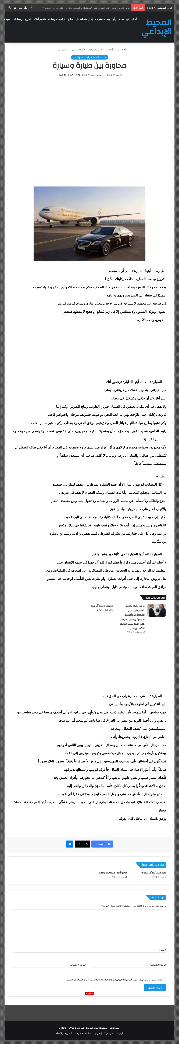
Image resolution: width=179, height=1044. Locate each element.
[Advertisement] (89, 1019)
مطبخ (70, 19)
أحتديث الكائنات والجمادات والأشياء (96, 49)
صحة (121, 19)
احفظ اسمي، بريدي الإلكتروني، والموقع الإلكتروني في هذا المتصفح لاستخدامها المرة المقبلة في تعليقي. (114, 979)
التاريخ (28, 19)
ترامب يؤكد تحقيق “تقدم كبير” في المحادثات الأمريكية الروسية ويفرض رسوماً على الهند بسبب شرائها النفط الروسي (132, 617)
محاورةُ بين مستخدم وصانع (113, 872)
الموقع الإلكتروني (78, 964)
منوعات (6, 19)
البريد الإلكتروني (157, 964)
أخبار (134, 19)
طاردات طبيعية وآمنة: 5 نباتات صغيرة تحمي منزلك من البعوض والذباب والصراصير (90, 7)
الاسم (162, 949)
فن (127, 19)
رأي (114, 19)
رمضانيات (18, 19)
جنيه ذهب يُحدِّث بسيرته (153, 872)
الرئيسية (119, 49)
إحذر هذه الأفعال (84, 19)
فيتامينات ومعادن (56, 19)
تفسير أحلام (40, 19)
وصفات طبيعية (102, 19)
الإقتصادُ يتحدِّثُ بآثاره (102, 606)
